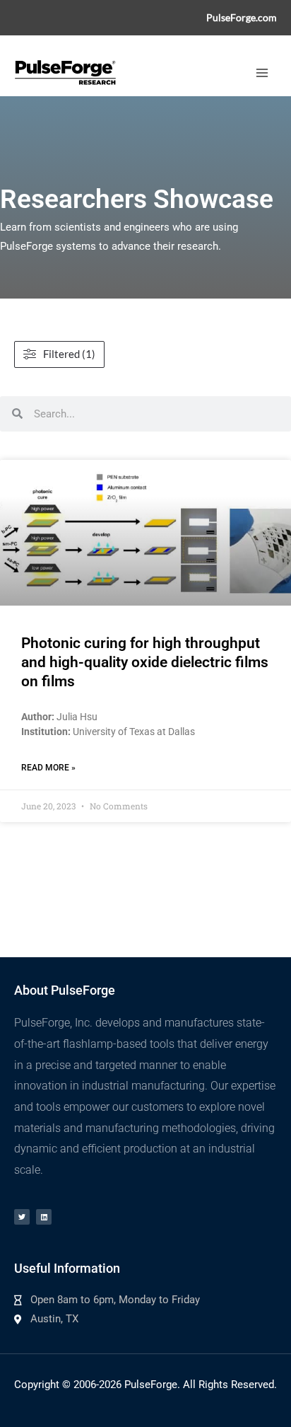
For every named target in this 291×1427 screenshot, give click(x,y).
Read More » (48, 768)
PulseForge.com (241, 17)
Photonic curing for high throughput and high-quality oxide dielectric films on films (144, 663)
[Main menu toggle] (262, 73)
